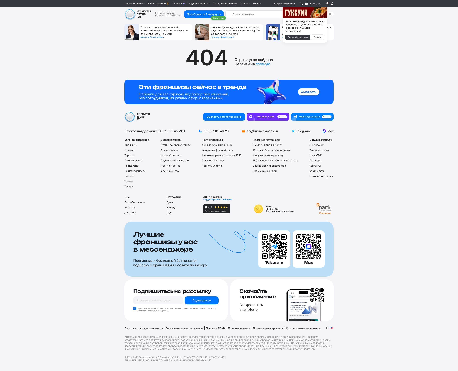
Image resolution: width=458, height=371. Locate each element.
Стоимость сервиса (321, 176)
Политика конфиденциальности (143, 328)
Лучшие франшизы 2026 (217, 144)
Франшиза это (169, 150)
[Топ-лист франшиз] (229, 92)
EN (328, 327)
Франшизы (130, 144)
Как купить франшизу (224, 3)
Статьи (244, 3)
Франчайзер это (170, 165)
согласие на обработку (152, 308)
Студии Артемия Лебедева (217, 199)
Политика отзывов (239, 328)
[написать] (306, 3)
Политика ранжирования (268, 328)
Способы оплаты (134, 202)
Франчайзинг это (171, 155)
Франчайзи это (170, 170)
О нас (256, 3)
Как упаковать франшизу (268, 155)
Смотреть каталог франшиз (224, 116)
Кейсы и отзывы (319, 150)
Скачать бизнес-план (298, 37)
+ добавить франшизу (283, 3)
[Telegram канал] (312, 117)
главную (263, 64)
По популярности (134, 170)
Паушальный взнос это (175, 160)
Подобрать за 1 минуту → (204, 14)
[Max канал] (268, 117)
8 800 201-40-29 (216, 131)
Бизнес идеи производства (269, 165)
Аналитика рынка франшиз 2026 (222, 155)
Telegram (303, 131)
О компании (316, 144)
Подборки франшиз (198, 3)
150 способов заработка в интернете (275, 160)
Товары (129, 186)
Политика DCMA (215, 328)
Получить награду (213, 160)
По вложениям (133, 160)
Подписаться (201, 300)
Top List (129, 155)
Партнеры (315, 160)
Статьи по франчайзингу (176, 144)
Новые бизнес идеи (265, 170)
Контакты (315, 165)
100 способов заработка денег (271, 150)
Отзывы (129, 150)
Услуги (128, 181)
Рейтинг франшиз (157, 3)
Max (331, 131)
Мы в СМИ (315, 155)
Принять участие (212, 165)
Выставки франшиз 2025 (268, 144)
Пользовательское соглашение (184, 328)
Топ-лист (177, 3)
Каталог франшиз (133, 3)
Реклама (129, 207)
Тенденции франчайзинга (217, 150)
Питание (129, 176)
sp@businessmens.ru (262, 131)
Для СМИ (130, 212)
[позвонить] (301, 3)
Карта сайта (316, 170)
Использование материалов (303, 328)
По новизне (131, 165)
